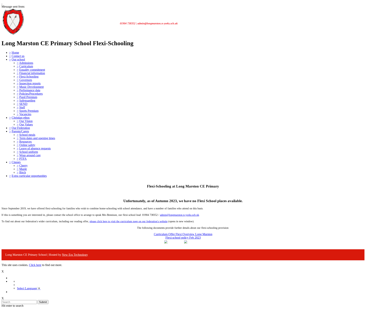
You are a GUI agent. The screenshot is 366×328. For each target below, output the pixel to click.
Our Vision (26, 121)
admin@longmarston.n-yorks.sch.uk (179, 215)
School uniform (28, 151)
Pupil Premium (28, 97)
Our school (18, 59)
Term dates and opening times (37, 138)
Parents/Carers (20, 131)
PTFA (23, 158)
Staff (22, 107)
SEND (23, 104)
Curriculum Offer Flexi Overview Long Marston (183, 234)
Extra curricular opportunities (29, 175)
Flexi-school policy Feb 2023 (183, 237)
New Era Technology (75, 254)
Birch (22, 172)
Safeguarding (27, 100)
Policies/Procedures (31, 93)
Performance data (29, 90)
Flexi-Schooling (29, 76)
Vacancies (25, 114)
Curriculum (26, 66)
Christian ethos (21, 117)
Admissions (26, 62)
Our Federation (21, 127)
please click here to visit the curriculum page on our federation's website (129, 221)
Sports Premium (29, 110)
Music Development (31, 86)
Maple (23, 169)
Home (15, 52)
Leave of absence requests (35, 148)
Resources (25, 141)
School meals (27, 134)
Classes (16, 162)
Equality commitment (32, 69)
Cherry (23, 165)
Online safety (27, 145)
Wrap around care (30, 155)
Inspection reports (30, 83)
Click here (35, 265)
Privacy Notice (185, 313)
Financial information (32, 73)
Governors (25, 80)
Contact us (18, 56)
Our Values (26, 124)
